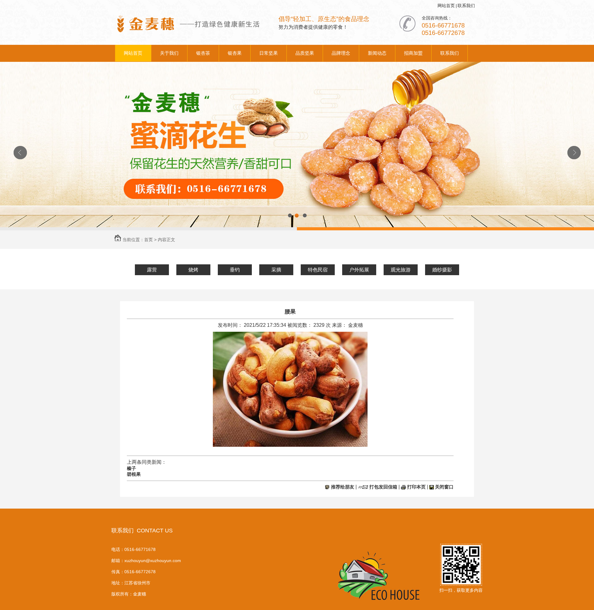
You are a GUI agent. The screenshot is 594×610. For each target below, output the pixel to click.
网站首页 (446, 5)
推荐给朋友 (342, 486)
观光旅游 (401, 269)
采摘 (276, 269)
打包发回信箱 (383, 486)
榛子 (131, 468)
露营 (152, 269)
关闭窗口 (444, 486)
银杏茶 (203, 53)
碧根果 (134, 474)
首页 (148, 239)
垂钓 (235, 269)
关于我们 (169, 53)
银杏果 (235, 53)
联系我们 (466, 5)
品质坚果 (304, 53)
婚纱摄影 (442, 269)
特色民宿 (318, 269)
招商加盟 (413, 53)
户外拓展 (359, 269)
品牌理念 (341, 53)
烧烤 (193, 269)
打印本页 (416, 486)
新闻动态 (377, 53)
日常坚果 (268, 53)
